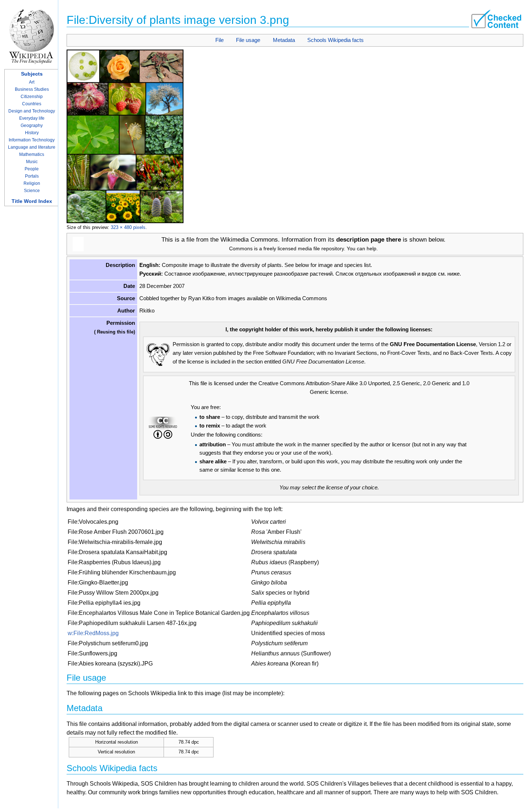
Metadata (284, 40)
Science (32, 190)
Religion (32, 183)
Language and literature (31, 147)
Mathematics (31, 154)
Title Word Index (32, 201)
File (219, 40)
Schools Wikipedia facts (335, 40)
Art (31, 82)
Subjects (32, 74)
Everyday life (32, 118)
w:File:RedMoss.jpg (93, 633)
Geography (32, 125)
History (32, 132)
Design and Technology (31, 111)
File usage (248, 40)
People (32, 168)
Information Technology (32, 140)
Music (32, 161)
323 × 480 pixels (128, 227)
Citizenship (32, 96)
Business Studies (32, 89)
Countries (31, 103)
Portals (32, 176)
